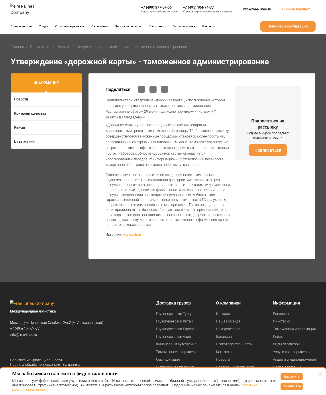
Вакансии (224, 336)
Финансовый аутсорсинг (176, 344)
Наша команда (228, 321)
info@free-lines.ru (256, 9)
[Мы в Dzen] (36, 347)
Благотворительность (234, 344)
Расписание (282, 314)
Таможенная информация (294, 329)
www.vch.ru (132, 234)
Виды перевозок (286, 344)
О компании (228, 303)
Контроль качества (30, 113)
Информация (46, 83)
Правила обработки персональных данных (45, 364)
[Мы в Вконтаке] (48, 347)
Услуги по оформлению (292, 352)
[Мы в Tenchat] (59, 347)
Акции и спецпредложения (294, 359)
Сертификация (168, 359)
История (223, 314)
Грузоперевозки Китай (174, 321)
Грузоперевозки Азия (173, 336)
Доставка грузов (173, 303)
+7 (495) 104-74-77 (25, 328)
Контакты (224, 352)
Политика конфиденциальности (36, 360)
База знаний (24, 141)
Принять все (292, 386)
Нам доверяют (228, 329)
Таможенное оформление (177, 352)
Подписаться (267, 150)
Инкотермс (282, 321)
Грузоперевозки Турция (175, 314)
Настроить (292, 376)
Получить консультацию (287, 26)
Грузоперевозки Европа (175, 329)
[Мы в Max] (25, 347)
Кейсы (19, 127)
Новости (21, 99)
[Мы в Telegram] (13, 347)
